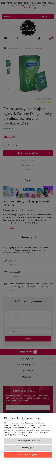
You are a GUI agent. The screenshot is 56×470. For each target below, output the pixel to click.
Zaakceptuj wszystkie (28, 454)
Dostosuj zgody (28, 447)
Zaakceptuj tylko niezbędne (28, 440)
